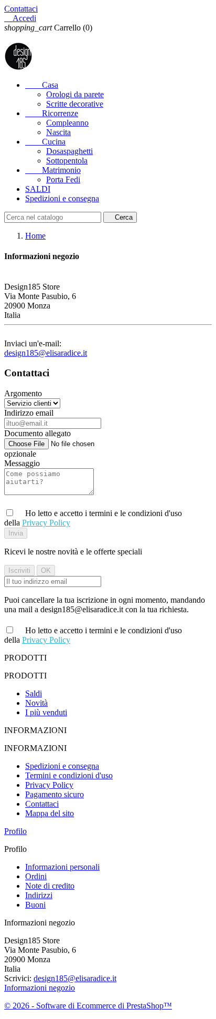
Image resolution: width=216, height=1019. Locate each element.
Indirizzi (38, 895)
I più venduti (46, 712)
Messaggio (22, 463)
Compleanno (67, 122)
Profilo (15, 831)
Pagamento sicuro (54, 794)
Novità (36, 702)
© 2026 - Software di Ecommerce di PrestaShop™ (88, 1005)
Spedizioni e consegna (62, 198)
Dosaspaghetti (69, 151)
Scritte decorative (74, 103)
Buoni (35, 904)
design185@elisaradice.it (45, 352)
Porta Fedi (63, 179)
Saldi (33, 693)
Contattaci (21, 8)
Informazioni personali (62, 866)
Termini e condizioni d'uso (69, 775)
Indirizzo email (28, 412)
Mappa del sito (49, 813)
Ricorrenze (51, 113)
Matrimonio (53, 170)
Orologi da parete (75, 94)
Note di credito (49, 885)
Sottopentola (67, 160)
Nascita (58, 132)
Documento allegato (37, 433)
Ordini (36, 876)
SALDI (37, 188)
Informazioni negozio (39, 987)
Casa (41, 84)
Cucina (45, 141)
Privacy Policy (46, 522)
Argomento (23, 393)
